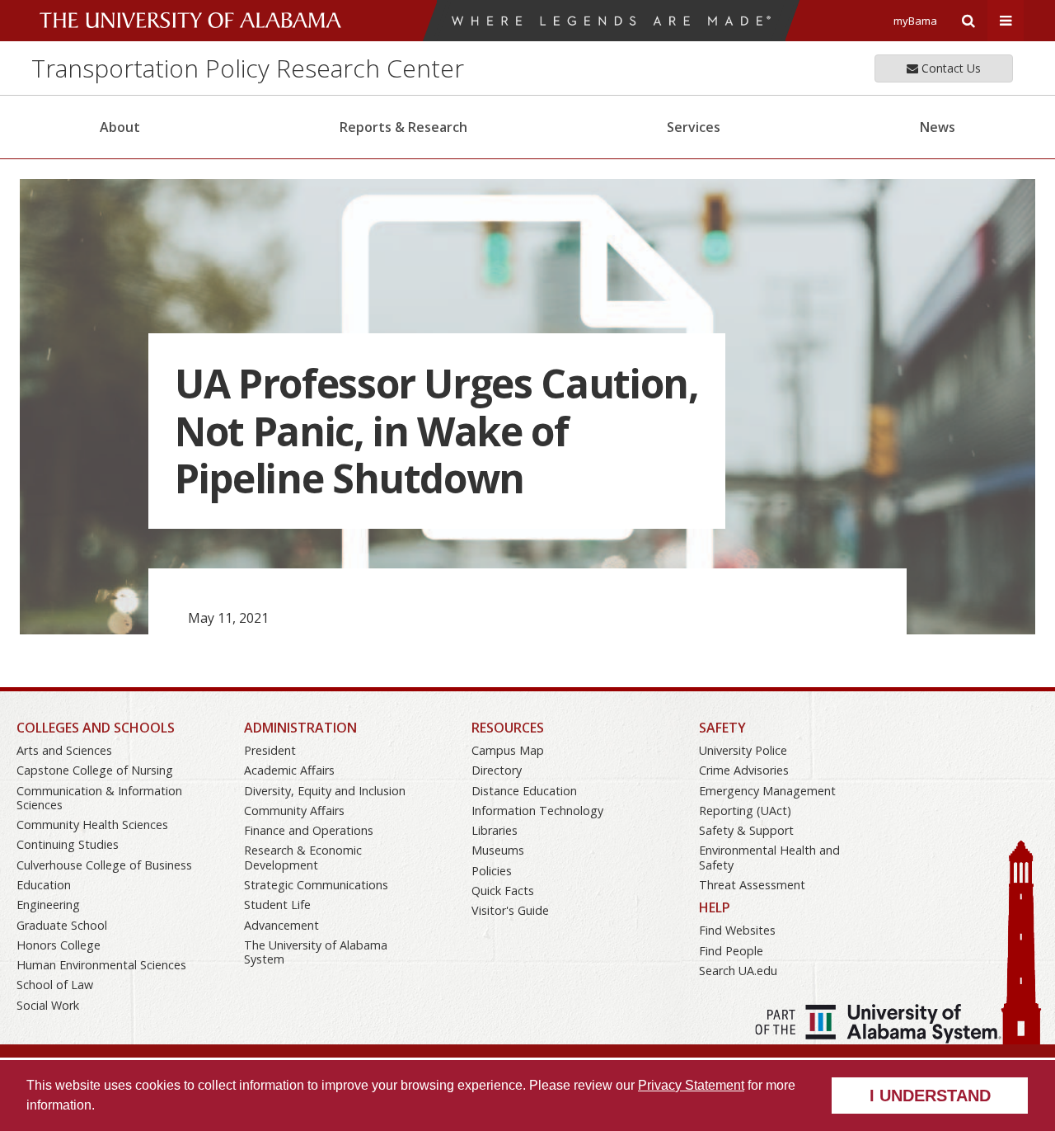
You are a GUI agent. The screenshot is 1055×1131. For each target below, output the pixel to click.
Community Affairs (294, 810)
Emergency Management (767, 791)
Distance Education (524, 791)
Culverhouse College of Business (104, 865)
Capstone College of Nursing (94, 770)
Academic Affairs (289, 770)
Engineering (48, 904)
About (120, 127)
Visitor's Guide (510, 910)
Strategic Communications (316, 885)
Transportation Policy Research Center (247, 68)
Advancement (281, 925)
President (270, 750)
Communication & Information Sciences (99, 798)
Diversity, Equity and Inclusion (325, 791)
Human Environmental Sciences (101, 965)
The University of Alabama (190, 20)
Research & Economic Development (303, 857)
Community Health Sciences (92, 824)
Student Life (277, 904)
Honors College (58, 945)
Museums (497, 850)
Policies (491, 871)
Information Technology (537, 810)
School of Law (54, 984)
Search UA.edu (738, 970)
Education (43, 885)
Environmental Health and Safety (769, 857)
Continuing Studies (67, 844)
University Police (743, 750)
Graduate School (61, 925)
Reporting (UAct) (745, 810)
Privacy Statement (691, 1085)
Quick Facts (502, 890)
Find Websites (737, 930)
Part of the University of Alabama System (878, 1023)
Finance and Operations (308, 830)
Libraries (494, 830)
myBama (915, 20)
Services (693, 127)
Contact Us (949, 68)
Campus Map (507, 750)
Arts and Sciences (64, 750)
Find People (731, 951)
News (937, 127)
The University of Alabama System (315, 952)
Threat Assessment (752, 885)
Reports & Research (403, 127)
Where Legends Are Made (611, 20)
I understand (930, 1095)
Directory (496, 770)
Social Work (47, 1005)
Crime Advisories (744, 770)
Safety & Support (746, 830)
